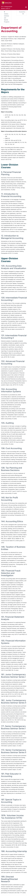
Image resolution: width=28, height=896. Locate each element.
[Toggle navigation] (26, 7)
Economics (22, 12)
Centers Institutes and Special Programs (6, 18)
